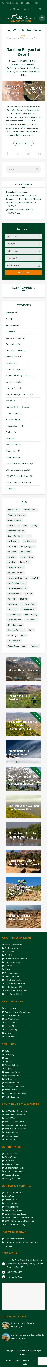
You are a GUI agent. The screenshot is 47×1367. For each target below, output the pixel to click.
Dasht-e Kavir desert (15, 536)
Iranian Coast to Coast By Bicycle (19, 1217)
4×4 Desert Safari (12, 1164)
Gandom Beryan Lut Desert (23, 52)
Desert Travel (11, 1199)
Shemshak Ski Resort (16, 630)
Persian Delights (13, 413)
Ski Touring (12, 635)
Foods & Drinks (12, 356)
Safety (9, 438)
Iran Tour (28, 594)
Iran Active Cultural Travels (16, 1125)
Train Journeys (11, 1203)
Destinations (11, 344)
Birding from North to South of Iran (22, 835)
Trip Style (9, 955)
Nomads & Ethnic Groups (17, 407)
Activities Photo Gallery (15, 1224)
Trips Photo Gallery (13, 994)
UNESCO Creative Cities (16, 470)
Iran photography (14, 594)
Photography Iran (12, 1178)
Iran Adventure (13, 541)
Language (9, 1068)
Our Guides (9, 966)
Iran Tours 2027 (11, 1139)
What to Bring (11, 1029)
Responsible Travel (13, 962)
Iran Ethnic (12, 557)
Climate (8, 1061)
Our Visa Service (12, 1019)
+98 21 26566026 (14, 1272)
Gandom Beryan (33, 68)
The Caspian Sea (14, 641)
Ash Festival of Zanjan (18, 192)
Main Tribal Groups (13, 1072)
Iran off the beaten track (17, 583)
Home (22, 35)
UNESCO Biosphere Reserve (18, 463)
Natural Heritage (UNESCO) (18, 394)
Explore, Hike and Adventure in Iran (19, 917)
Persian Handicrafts (13, 1075)
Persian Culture (11, 1065)
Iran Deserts (25, 552)
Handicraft (10, 363)
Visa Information (12, 1082)
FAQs (25, 1364)
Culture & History (13, 338)
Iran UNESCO (12, 609)
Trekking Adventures (14, 1192)
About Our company (13, 944)
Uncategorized (12, 457)
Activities (10, 312)
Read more (22, 143)
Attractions (18, 64)
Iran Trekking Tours (29, 604)
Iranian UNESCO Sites (16, 567)
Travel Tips (11, 451)
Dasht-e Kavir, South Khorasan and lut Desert (23, 862)
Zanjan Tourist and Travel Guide (22, 195)
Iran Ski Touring (11, 1118)
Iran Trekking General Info (16, 1111)
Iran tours (11, 599)
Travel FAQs (10, 1026)
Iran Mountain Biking (15, 573)
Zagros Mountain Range (17, 646)
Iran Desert (12, 552)
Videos (9, 488)
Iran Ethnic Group (27, 557)
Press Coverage (12, 973)
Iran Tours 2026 (11, 1136)
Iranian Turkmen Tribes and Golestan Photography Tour (22, 725)
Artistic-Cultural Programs (16, 990)
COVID (9, 331)
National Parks (12, 388)
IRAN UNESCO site (29, 609)
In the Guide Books (13, 980)
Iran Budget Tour (12, 1097)
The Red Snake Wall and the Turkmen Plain (23, 807)
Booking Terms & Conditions (17, 1012)
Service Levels (11, 1022)
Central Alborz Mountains (17, 525)
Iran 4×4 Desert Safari (14, 1121)
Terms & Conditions (12, 1360)
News (8, 400)
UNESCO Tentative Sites (17, 482)
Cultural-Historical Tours (15, 1214)
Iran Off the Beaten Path (15, 1129)
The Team (9, 951)
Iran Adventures (29, 541)
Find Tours (23, 272)
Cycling (34, 525)
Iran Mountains (12, 382)
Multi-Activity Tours (13, 1210)
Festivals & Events (14, 350)
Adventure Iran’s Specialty (16, 958)
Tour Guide (9, 1036)
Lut (16, 71)
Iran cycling (12, 546)
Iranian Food (25, 562)
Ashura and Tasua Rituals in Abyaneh (24, 199)
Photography (11, 419)
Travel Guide (29, 64)
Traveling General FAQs (15, 1093)
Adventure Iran (13, 510)
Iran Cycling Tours (27, 546)
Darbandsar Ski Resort (16, 531)
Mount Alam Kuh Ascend (23, 670)
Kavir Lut (10, 71)
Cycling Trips (10, 1157)
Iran (29, 536)
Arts (8, 319)
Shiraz (31, 630)
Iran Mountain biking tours (17, 578)
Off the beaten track (15, 625)
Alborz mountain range (16, 515)
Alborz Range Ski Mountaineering (19, 752)
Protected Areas (13, 426)
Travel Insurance (12, 1015)
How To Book (11, 1008)
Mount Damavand (14, 620)
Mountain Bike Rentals (14, 1239)
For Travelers (10, 1079)
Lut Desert (23, 71)
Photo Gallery (11, 1090)
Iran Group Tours (12, 1132)
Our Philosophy (11, 948)
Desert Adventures (13, 1175)
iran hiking (11, 562)
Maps (7, 1058)
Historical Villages (13, 369)
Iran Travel (23, 599)
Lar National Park (14, 615)
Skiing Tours (10, 1196)
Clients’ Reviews (12, 976)
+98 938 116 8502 (14, 1277)
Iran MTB (35, 578)
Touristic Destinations (14, 1086)
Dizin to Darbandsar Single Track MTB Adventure (20, 890)
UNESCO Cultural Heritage (17, 476)
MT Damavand (31, 620)
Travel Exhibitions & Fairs (16, 983)
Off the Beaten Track (14, 1168)
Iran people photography (17, 588)
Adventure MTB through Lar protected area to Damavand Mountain (23, 780)
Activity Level (10, 1033)
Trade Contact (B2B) (14, 987)
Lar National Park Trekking (19, 697)
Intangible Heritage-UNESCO (18, 375)
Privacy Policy (28, 1360)
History (8, 1051)
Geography (9, 1054)
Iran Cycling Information (15, 1114)
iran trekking (12, 604)
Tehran (23, 635)
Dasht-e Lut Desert (18, 68)
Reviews (9, 432)
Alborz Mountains (14, 520)
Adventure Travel (30, 510)
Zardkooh (34, 646)
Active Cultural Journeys (15, 1171)
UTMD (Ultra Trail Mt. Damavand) (19, 1221)
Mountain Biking (31, 615)
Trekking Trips (11, 1153)
